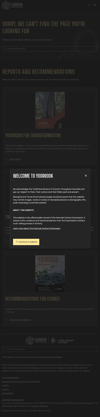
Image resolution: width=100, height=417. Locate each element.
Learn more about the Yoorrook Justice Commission (36, 228)
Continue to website (28, 242)
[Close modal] (85, 175)
